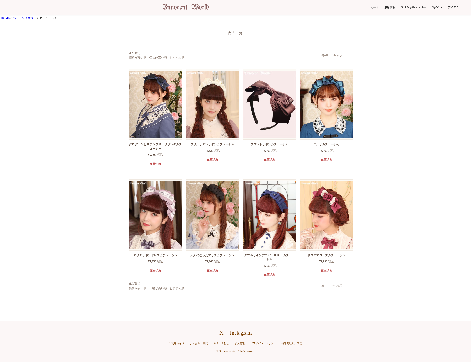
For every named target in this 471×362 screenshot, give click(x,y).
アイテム (453, 7)
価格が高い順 (158, 57)
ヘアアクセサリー (24, 17)
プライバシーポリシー (263, 343)
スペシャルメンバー (413, 7)
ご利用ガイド (176, 343)
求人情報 (239, 343)
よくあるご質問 (199, 343)
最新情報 (389, 7)
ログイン (436, 7)
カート (375, 7)
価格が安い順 (137, 57)
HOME (5, 17)
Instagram (241, 333)
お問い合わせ (221, 343)
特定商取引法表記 (291, 343)
